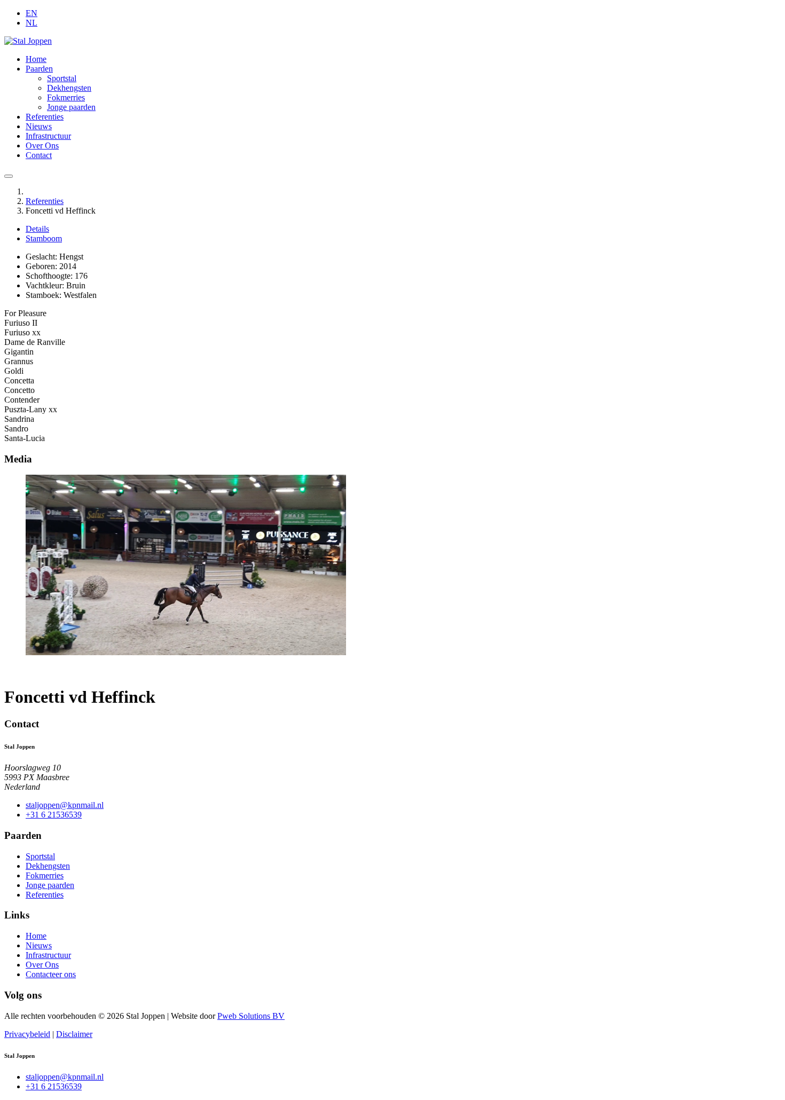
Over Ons (42, 145)
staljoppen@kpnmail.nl (65, 805)
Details (37, 228)
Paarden (39, 68)
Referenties (45, 116)
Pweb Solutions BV (251, 1015)
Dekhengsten (69, 87)
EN (31, 13)
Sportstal (61, 78)
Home (36, 59)
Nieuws (39, 126)
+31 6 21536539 (54, 814)
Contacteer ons (51, 974)
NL (31, 22)
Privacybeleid (27, 1034)
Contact (39, 155)
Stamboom (44, 238)
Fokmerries (66, 97)
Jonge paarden (71, 107)
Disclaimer (74, 1034)
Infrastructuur (48, 135)
